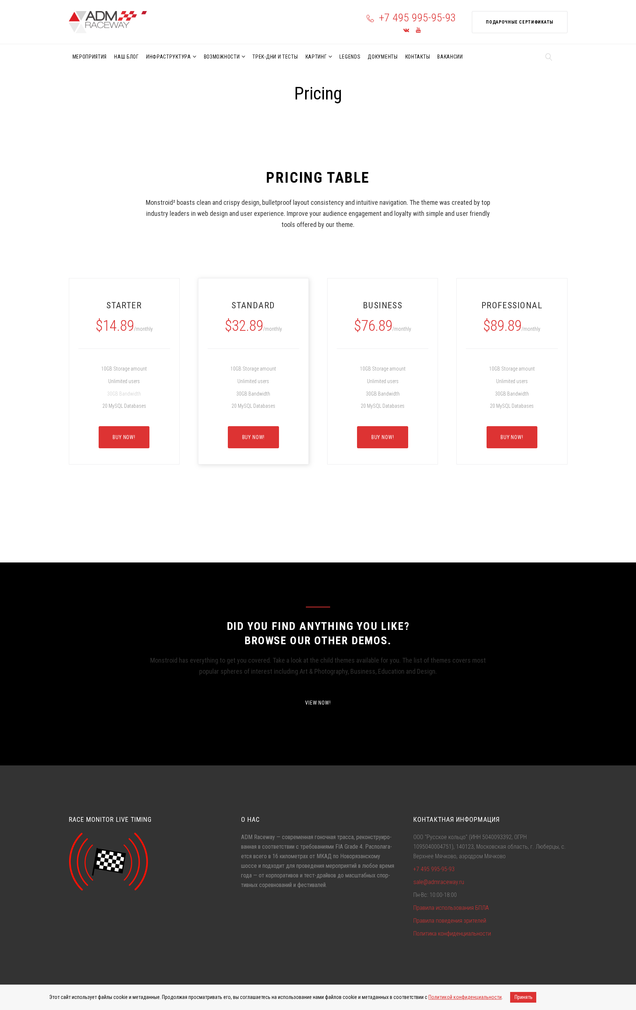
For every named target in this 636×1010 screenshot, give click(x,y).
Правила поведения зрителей (449, 920)
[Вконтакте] (406, 30)
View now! (318, 703)
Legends (349, 57)
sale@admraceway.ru (438, 882)
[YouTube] (418, 30)
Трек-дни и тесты (275, 57)
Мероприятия (90, 57)
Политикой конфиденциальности (465, 997)
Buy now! (124, 437)
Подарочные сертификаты (519, 22)
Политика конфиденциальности (452, 933)
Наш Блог (126, 57)
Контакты (417, 57)
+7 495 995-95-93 (417, 17)
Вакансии (450, 57)
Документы (383, 57)
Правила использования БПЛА (451, 907)
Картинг (316, 57)
